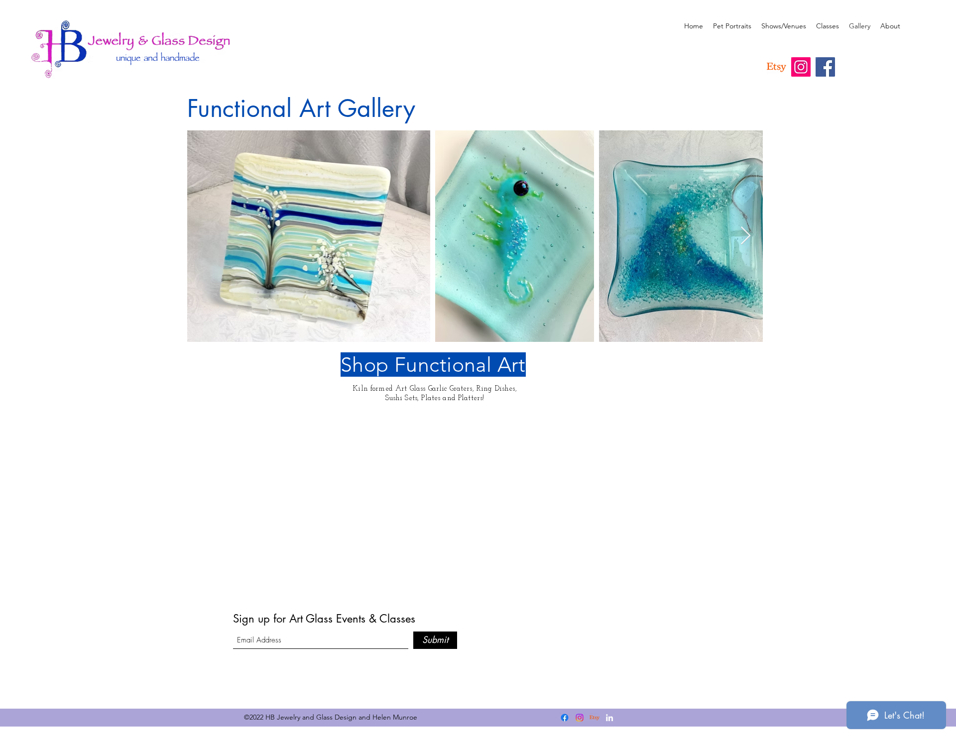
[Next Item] (745, 236)
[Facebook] (825, 67)
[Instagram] (801, 67)
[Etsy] (776, 67)
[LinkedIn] (609, 718)
